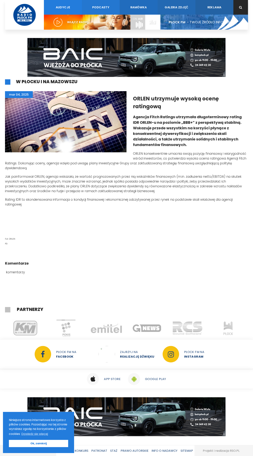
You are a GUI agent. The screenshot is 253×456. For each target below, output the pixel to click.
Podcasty (100, 7)
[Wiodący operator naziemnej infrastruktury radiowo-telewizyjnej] (70, 328)
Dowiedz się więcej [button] (34, 434)
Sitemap (187, 451)
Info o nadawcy (164, 451)
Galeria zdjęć (176, 7)
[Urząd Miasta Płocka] (192, 328)
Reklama (214, 7)
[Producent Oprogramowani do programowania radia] (151, 328)
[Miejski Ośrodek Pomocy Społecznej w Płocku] (232, 328)
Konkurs (81, 451)
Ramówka (138, 7)
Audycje (63, 7)
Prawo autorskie (135, 451)
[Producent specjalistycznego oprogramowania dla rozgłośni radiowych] (111, 328)
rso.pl (234, 451)
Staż (113, 451)
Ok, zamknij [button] (38, 443)
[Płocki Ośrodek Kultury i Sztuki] (30, 328)
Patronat (99, 451)
